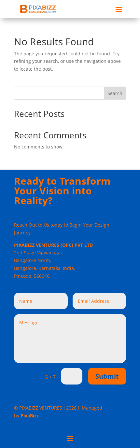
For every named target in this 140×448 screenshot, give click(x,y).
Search (114, 93)
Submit (107, 376)
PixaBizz (30, 416)
